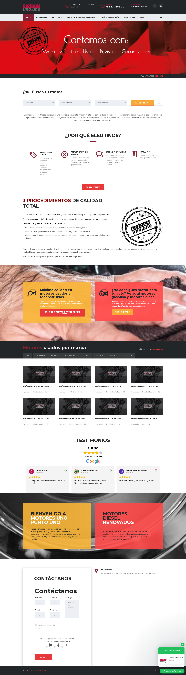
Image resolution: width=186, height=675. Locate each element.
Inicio (28, 17)
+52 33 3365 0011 (116, 6)
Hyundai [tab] (40, 356)
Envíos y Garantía (109, 17)
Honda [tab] (55, 356)
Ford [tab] (86, 356)
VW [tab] (27, 356)
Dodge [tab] (113, 356)
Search (143, 102)
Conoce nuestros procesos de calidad (62, 313)
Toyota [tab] (127, 356)
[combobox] (39, 103)
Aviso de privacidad (37, 670)
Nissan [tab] (99, 356)
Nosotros (41, 17)
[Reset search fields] (159, 103)
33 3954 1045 (139, 6)
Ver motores (122, 312)
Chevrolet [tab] (71, 356)
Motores (57, 17)
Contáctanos (93, 187)
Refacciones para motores (81, 17)
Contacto (129, 17)
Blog (142, 17)
